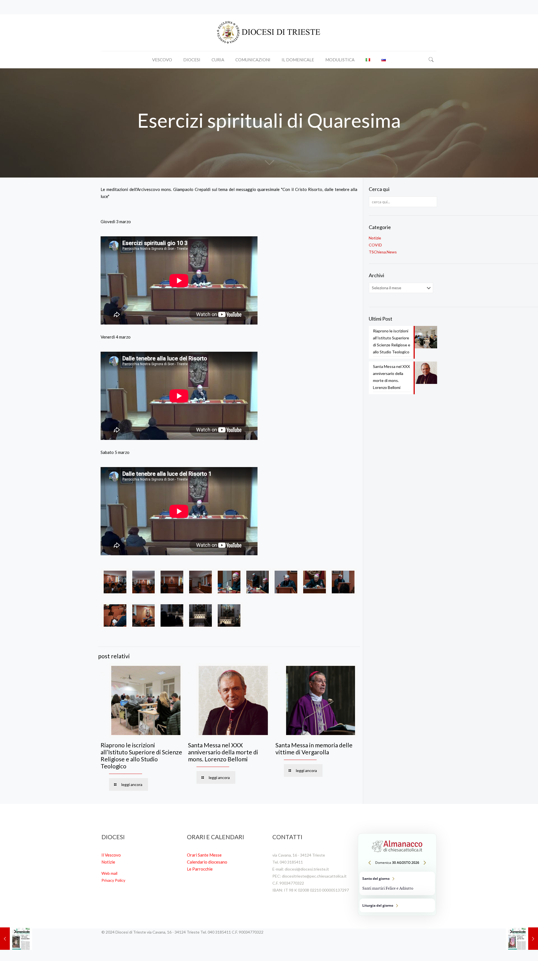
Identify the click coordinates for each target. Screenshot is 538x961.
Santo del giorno (397, 883)
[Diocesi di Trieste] (269, 32)
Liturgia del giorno (397, 905)
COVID (375, 244)
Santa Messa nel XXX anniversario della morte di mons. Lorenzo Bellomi (223, 751)
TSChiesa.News (383, 251)
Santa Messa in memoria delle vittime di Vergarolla (314, 748)
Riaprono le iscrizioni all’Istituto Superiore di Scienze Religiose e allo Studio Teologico (141, 755)
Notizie (375, 237)
